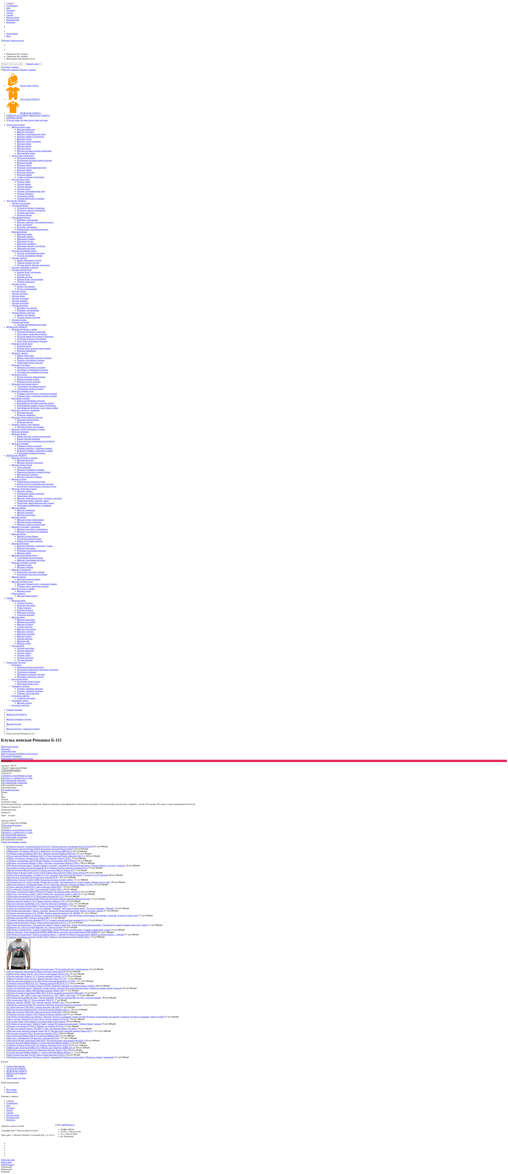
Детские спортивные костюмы (31, 253)
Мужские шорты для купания (30, 427)
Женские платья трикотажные (30, 520)
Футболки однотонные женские (31, 551)
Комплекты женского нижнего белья (33, 472)
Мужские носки (24, 346)
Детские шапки (24, 184)
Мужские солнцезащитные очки (31, 167)
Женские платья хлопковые (29, 522)
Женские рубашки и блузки (24, 562)
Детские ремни (24, 182)
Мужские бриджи (25, 422)
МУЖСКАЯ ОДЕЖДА (30, 113)
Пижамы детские (24, 277)
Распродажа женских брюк (29, 539)
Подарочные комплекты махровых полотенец (37, 669)
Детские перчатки (25, 194)
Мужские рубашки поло (22, 391)
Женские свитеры (25, 512)
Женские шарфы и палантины (30, 136)
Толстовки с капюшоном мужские (32, 370)
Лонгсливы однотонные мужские (32, 341)
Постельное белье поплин (28, 681)
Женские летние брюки (27, 536)
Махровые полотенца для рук (30, 677)
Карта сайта (11, 1092)
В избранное (20, 780)
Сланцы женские (24, 627)
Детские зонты (23, 189)
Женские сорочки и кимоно (29, 477)
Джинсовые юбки (25, 496)
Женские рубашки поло (22, 581)
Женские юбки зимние (27, 596)
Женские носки (24, 591)
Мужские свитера (25, 413)
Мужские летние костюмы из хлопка (28, 429)
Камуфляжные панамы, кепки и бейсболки (36, 405)
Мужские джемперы (26, 415)
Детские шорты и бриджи (23, 313)
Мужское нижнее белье (22, 344)
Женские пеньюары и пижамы (30, 470)
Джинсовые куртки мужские (30, 363)
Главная (9, 3)
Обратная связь (8, 1160)
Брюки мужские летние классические (34, 436)
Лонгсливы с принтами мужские (32, 334)
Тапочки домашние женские (30, 689)
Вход (8, 36)
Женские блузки (24, 565)
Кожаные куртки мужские (29, 382)
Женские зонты (24, 148)
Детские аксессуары (21, 179)
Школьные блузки (25, 241)
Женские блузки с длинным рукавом (23, 729)
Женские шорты (19, 577)
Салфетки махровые (26, 698)
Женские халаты (24, 703)
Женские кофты (19, 508)
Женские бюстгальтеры (27, 474)
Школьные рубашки (26, 239)
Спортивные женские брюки (30, 558)
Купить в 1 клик (25, 778)
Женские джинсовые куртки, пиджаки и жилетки (39, 498)
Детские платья (19, 291)
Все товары (11, 1089)
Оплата (9, 13)
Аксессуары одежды (29, 85)
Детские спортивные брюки (29, 255)
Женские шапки (24, 146)
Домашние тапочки (20, 686)
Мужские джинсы (20, 353)
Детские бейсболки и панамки (30, 198)
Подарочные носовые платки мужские (34, 160)
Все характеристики (10, 790)
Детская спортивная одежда (24, 251)
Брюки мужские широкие (28, 439)
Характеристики (8, 758)
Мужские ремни (24, 170)
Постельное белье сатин (28, 684)
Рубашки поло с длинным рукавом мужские (37, 396)
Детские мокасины (25, 650)
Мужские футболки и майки (24, 329)
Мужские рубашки (20, 443)
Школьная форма (19, 232)
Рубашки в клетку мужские (29, 446)
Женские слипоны (25, 631)
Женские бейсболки (26, 129)
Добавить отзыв (25, 776)
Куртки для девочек (26, 286)
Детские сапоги (24, 653)
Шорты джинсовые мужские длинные (34, 358)
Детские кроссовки (25, 648)
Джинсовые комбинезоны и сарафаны (34, 505)
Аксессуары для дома (38, 120)
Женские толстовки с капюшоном (32, 529)
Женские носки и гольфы (23, 589)
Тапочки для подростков (28, 693)
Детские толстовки (20, 298)
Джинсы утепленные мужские (30, 360)
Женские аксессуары (21, 127)
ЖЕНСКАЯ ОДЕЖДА (39, 115)
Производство (12, 20)
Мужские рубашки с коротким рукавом (35, 451)
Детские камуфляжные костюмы (31, 324)
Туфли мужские (24, 608)
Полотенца (17, 665)
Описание (5, 756)
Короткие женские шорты (28, 579)
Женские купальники (21, 570)
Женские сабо (23, 641)
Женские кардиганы (26, 515)
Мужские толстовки (21, 365)
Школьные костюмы (26, 248)
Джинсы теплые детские (28, 263)
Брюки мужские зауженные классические (36, 441)
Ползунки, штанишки (27, 227)
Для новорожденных (21, 217)
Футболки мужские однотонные (31, 339)
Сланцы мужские (25, 603)
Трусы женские (24, 467)
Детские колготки (20, 294)
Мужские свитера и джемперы (25, 410)
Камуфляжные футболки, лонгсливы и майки (37, 408)
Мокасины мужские (26, 612)
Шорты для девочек (26, 315)
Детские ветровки (20, 305)
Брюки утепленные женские (30, 541)
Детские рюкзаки (25, 186)
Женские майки (24, 553)
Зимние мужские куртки (28, 379)
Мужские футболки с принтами (31, 332)
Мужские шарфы (24, 163)
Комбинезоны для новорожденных (32, 229)
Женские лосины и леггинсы (30, 462)
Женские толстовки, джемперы (26, 527)
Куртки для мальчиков (27, 289)
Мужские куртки (19, 374)
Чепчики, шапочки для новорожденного (35, 222)
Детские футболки (20, 206)
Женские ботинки (25, 624)
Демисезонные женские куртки (31, 482)
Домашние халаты (20, 700)
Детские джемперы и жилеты (25, 267)
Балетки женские (24, 639)
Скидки (9, 15)
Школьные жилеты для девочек (31, 246)
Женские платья (19, 517)
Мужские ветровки (20, 432)
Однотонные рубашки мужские (31, 453)
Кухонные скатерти (20, 705)
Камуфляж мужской (21, 398)
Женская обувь (18, 617)
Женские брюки (19, 534)
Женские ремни (24, 144)
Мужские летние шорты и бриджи (27, 417)
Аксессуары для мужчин (23, 156)
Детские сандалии (25, 658)
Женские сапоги (24, 636)
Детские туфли (23, 655)
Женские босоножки (26, 622)
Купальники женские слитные (30, 572)
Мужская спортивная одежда (25, 384)
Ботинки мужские (25, 610)
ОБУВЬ (19, 118)
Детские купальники (21, 203)
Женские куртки (19, 479)
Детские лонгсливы (26, 213)
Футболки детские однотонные (31, 210)
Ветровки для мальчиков (28, 310)
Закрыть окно (32, 64)
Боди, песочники (24, 225)
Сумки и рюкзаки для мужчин (30, 177)
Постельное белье (20, 679)
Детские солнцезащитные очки (31, 191)
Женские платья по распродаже (31, 524)
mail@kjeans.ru (67, 1125)
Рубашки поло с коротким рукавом (33, 586)
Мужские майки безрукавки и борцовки (35, 336)
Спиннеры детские (25, 196)
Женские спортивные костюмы (31, 560)
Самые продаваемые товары (14, 842)
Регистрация (12, 34)
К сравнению (21, 783)
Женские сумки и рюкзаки (29, 141)
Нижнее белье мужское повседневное (34, 348)
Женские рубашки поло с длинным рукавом (37, 584)
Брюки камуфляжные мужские (31, 401)
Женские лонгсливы (26, 548)
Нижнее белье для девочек (29, 272)
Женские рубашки (25, 567)
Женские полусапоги (26, 629)
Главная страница (14, 710)
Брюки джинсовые (25, 355)
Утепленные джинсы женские (30, 493)
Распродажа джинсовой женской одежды (35, 503)
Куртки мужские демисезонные (31, 377)
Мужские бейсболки (26, 158)
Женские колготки (25, 460)
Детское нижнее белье (22, 270)
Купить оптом (12, 17)
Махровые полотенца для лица (31, 674)
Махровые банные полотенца (30, 667)
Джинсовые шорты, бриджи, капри (33, 501)
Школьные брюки (25, 236)
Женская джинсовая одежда (24, 489)
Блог (8, 8)
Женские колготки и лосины (24, 458)
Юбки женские (18, 593)
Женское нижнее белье (22, 465)
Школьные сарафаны (26, 244)
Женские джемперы (26, 510)
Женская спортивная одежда (24, 555)
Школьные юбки (24, 234)
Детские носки (18, 296)
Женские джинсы (25, 491)
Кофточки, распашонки (27, 220)
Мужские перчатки (25, 172)
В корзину (16, 771)
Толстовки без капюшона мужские (32, 372)
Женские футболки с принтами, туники (35, 546)
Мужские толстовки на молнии (31, 367)
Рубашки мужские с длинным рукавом (34, 448)
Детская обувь (18, 646)
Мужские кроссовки (26, 605)
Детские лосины (19, 320)
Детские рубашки (20, 301)
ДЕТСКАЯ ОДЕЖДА (30, 99)
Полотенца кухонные (26, 672)
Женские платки (24, 139)
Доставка (10, 10)
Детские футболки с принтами (31, 208)
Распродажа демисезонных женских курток (36, 486)
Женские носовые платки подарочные (34, 151)
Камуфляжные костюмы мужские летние (35, 403)
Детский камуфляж (20, 322)
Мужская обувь (18, 600)
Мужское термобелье (26, 351)
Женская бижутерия (26, 153)
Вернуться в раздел (9, 754)
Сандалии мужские (25, 615)
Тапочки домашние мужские (30, 691)
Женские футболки (20, 543)
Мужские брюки (19, 434)
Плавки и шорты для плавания (25, 424)
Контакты (10, 22)
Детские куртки (19, 284)
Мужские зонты (24, 165)
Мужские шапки (24, 175)
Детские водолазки (20, 303)
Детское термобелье (26, 282)
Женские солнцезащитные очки (31, 134)
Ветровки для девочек (27, 308)
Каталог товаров (11, 67)
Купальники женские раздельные (32, 574)
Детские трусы (23, 275)
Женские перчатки (25, 132)
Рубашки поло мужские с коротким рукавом (37, 393)
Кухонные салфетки (21, 696)
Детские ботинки (25, 660)
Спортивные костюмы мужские (31, 386)
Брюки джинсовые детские (29, 260)
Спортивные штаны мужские (30, 389)
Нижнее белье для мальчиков (30, 279)
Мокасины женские (26, 634)
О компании (11, 5)
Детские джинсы (19, 258)
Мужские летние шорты (28, 420)
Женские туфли (24, 643)
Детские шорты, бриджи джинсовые (33, 265)
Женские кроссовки (26, 620)
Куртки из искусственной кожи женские (35, 484)
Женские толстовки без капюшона (32, 531)
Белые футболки (24, 215)
